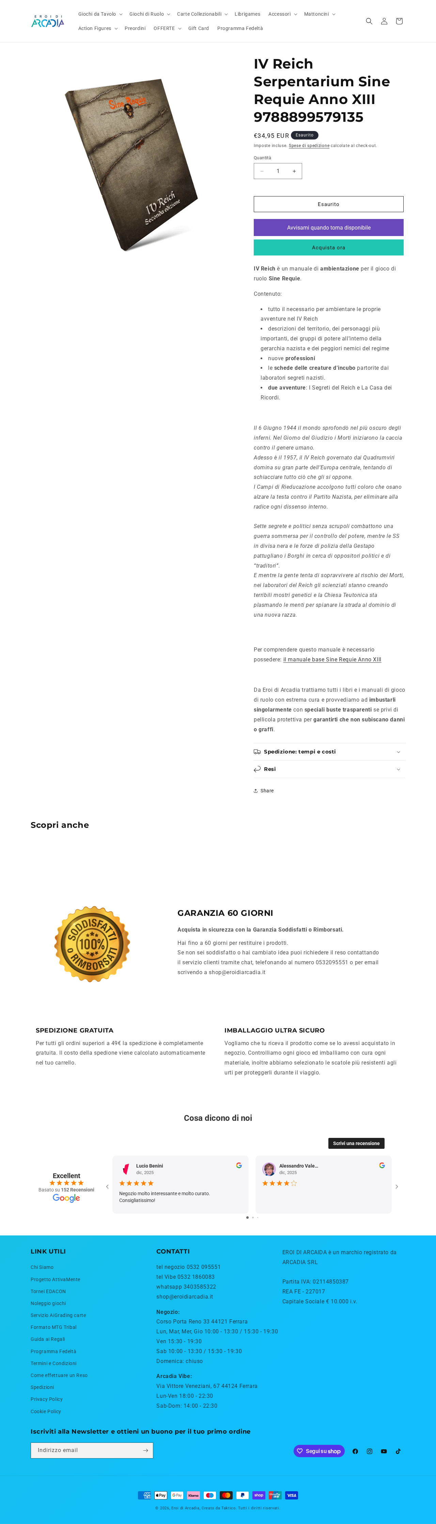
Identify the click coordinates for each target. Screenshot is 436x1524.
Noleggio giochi (48, 1303)
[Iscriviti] (145, 1450)
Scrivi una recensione (356, 1143)
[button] (100, 14)
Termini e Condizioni (54, 1363)
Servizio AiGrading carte (58, 1315)
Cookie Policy (46, 1411)
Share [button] (267, 790)
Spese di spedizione (309, 145)
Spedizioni (42, 1387)
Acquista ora (328, 248)
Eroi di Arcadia (185, 1508)
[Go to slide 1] (247, 1217)
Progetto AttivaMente (55, 1279)
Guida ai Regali (48, 1339)
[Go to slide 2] (253, 1217)
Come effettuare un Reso (59, 1375)
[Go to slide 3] (257, 1217)
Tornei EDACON (48, 1291)
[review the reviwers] (239, 1166)
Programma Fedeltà (53, 1351)
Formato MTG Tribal (54, 1327)
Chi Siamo (42, 1267)
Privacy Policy (47, 1399)
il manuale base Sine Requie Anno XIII (332, 659)
